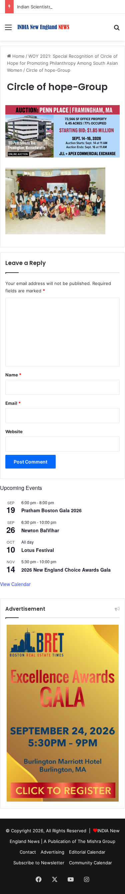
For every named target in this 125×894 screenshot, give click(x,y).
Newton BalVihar (40, 530)
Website (14, 431)
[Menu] (8, 29)
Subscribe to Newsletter (38, 862)
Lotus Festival (37, 550)
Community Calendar (90, 862)
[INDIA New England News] (43, 27)
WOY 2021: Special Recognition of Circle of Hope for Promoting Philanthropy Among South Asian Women (62, 63)
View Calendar (15, 584)
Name (13, 374)
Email (13, 403)
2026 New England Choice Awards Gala (66, 569)
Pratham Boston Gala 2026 (51, 510)
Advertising (52, 852)
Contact (28, 852)
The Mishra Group (96, 841)
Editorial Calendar (87, 852)
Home (18, 56)
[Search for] (116, 29)
